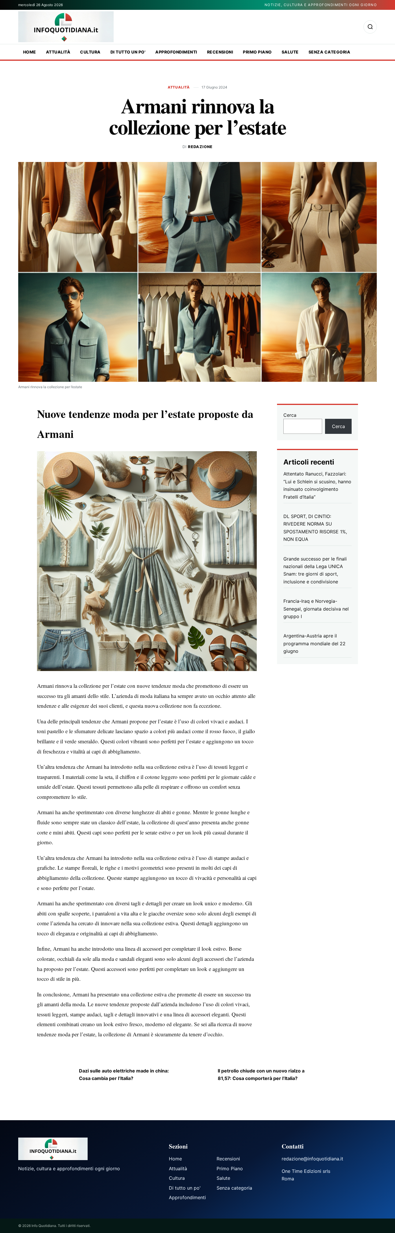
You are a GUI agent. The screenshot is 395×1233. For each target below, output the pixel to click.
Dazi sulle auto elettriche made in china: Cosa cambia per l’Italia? (124, 1074)
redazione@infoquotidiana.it (312, 1159)
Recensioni (220, 51)
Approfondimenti (176, 51)
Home (29, 51)
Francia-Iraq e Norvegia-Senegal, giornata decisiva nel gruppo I (316, 608)
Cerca (289, 415)
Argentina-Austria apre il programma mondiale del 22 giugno (314, 643)
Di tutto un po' (127, 51)
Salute (290, 51)
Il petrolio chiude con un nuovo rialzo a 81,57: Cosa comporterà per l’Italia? (261, 1074)
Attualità (58, 51)
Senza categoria (329, 51)
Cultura (90, 51)
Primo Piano (257, 51)
